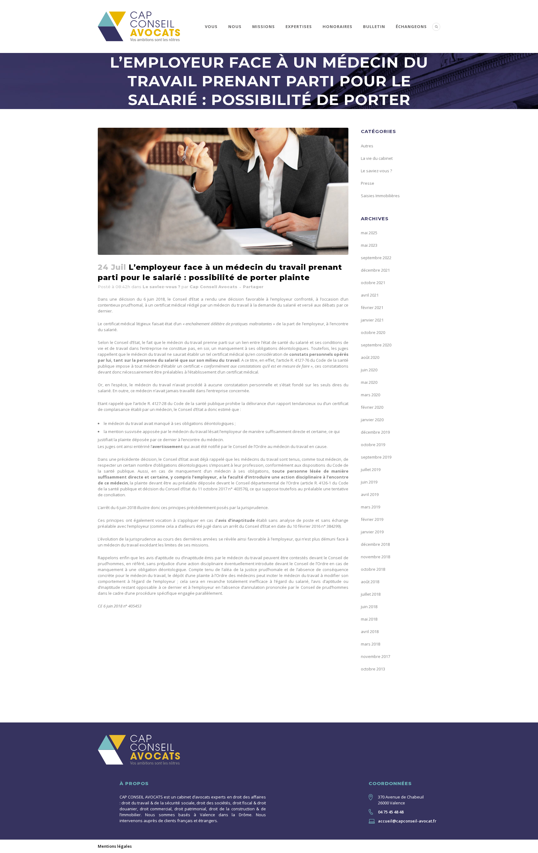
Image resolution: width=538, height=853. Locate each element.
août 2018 (370, 581)
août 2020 (370, 357)
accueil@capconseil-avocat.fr (407, 821)
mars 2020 (370, 395)
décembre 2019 (375, 432)
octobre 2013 (373, 669)
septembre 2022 (376, 257)
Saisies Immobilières (380, 195)
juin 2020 (369, 370)
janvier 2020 (372, 419)
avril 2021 (370, 295)
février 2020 (372, 407)
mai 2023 (369, 245)
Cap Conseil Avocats (213, 286)
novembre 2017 (375, 656)
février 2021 (372, 307)
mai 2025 (369, 233)
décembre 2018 (375, 544)
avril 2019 (370, 494)
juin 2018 (369, 606)
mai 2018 (369, 619)
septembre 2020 (376, 345)
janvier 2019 (372, 532)
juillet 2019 (370, 469)
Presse (367, 183)
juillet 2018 (370, 594)
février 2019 (372, 519)
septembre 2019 (376, 457)
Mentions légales (115, 846)
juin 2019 (369, 482)
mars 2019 (370, 507)
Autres (367, 146)
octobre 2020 (373, 332)
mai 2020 (369, 382)
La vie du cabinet (377, 158)
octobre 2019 (373, 444)
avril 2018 (370, 631)
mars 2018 (370, 644)
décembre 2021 (375, 270)
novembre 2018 (375, 557)
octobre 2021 (373, 282)
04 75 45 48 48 (391, 812)
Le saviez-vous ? (161, 286)
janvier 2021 (372, 320)
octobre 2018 (373, 569)
